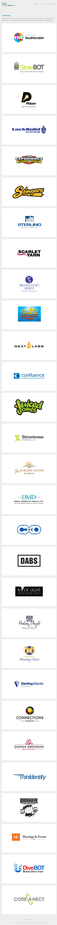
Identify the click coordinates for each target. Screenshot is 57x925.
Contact (47, 4)
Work (36, 4)
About (41, 4)
